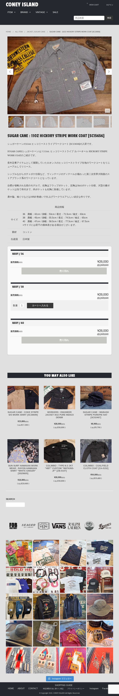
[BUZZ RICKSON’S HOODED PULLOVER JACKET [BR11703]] (73, 607)
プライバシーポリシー (75, 689)
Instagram (94, 688)
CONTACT (33, 688)
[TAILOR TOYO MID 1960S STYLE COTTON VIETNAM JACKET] (46, 607)
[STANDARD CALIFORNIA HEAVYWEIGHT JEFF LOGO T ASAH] (19, 580)
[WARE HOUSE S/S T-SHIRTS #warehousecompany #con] (19, 553)
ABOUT (21, 688)
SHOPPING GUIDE (64, 685)
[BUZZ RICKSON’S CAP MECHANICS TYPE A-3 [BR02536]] (19, 634)
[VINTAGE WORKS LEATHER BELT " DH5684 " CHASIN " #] (100, 634)
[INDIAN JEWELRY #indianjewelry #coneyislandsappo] (19, 660)
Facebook (106, 688)
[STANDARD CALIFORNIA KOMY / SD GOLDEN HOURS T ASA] (73, 580)
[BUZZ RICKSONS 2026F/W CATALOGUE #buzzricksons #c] (46, 634)
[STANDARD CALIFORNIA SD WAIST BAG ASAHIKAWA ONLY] (19, 607)
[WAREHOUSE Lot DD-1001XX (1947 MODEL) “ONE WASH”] (73, 553)
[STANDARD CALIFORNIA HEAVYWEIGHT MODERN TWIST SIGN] (100, 553)
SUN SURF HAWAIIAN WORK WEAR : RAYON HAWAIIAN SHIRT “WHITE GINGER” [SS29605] (23, 469)
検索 (109, 18)
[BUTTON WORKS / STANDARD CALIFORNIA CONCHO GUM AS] (46, 580)
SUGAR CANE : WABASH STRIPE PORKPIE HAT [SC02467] (96, 415)
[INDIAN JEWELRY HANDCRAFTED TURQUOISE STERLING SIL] (100, 660)
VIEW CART (93, 4)
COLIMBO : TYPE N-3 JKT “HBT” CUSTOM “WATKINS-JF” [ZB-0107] (59, 468)
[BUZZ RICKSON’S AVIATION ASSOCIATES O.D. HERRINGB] (100, 607)
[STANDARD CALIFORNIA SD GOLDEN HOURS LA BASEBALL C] (100, 580)
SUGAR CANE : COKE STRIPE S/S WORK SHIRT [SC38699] (23, 413)
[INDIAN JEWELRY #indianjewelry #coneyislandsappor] (73, 660)
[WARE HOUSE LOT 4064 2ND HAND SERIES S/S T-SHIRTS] (46, 553)
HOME (11, 688)
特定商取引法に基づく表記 (53, 689)
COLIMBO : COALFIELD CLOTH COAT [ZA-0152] (95, 467)
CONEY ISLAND (22, 4)
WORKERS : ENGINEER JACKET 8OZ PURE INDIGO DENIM (59, 415)
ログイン (109, 5)
